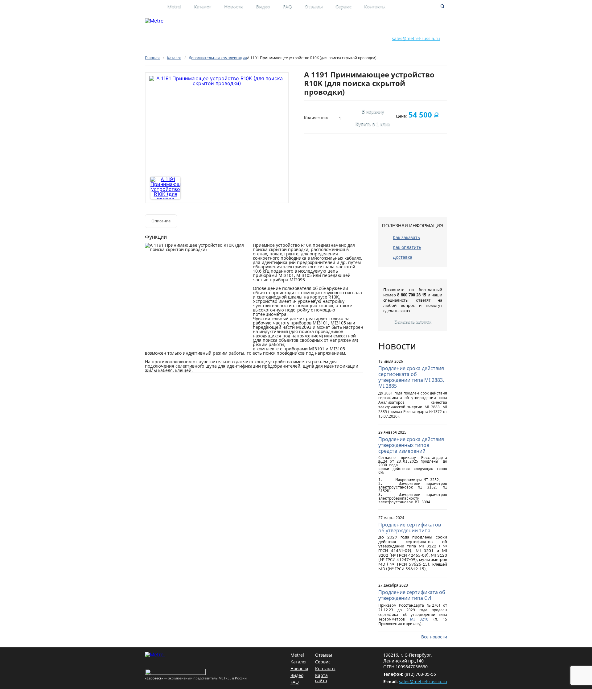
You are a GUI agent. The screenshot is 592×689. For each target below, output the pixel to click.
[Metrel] (155, 21)
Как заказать (406, 237)
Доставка (402, 257)
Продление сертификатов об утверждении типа (409, 527)
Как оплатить (407, 247)
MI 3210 (419, 619)
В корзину (373, 111)
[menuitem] (180, 7)
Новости (233, 6)
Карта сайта (321, 677)
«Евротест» (154, 678)
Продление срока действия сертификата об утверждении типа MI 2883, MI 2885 (411, 377)
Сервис (343, 6)
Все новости (434, 637)
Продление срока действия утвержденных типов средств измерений (411, 445)
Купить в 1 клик (373, 124)
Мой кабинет (335, 25)
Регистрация (334, 32)
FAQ (287, 6)
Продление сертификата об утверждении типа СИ (411, 595)
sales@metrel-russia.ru (416, 38)
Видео (263, 6)
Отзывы (314, 6)
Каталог (203, 6)
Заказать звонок (412, 321)
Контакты (375, 6)
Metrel (174, 6)
